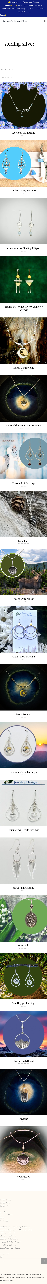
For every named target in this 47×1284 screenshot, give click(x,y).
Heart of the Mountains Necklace (23, 425)
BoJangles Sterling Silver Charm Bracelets (16, 1230)
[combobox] (13, 77)
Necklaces (4, 1221)
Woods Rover (23, 1176)
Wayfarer (23, 1118)
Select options (18, 193)
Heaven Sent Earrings (23, 483)
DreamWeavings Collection (10, 1248)
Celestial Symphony (23, 367)
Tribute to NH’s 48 (24, 1061)
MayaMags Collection (8, 1245)
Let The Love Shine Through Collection (15, 1227)
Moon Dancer (23, 714)
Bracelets (3, 1212)
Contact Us (4, 1206)
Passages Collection (7, 1233)
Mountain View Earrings (23, 772)
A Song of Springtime (23, 132)
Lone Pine (23, 541)
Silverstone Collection (8, 1236)
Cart (1, 1257)
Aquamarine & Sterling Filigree (23, 248)
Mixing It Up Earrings (23, 656)
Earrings (3, 1218)
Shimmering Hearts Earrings (23, 829)
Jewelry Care (5, 1203)
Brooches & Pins (6, 1215)
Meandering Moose (23, 598)
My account (4, 1254)
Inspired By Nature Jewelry (10, 1242)
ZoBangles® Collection (9, 1239)
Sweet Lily (23, 945)
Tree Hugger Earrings (23, 1003)
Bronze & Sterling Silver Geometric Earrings (23, 308)
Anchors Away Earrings (23, 190)
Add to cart (19, 135)
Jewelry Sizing (5, 1200)
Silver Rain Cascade (23, 887)
